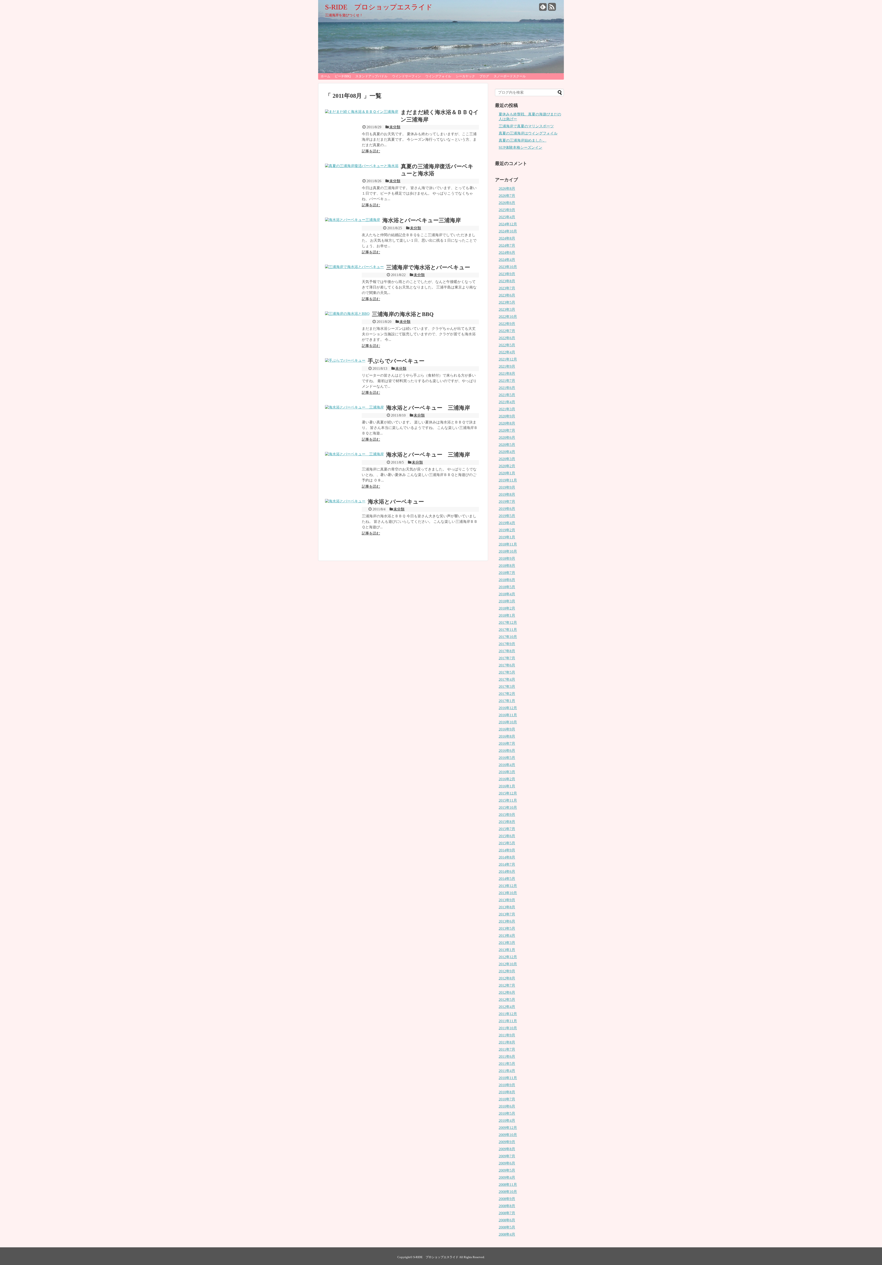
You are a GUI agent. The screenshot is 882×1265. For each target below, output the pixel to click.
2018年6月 (507, 580)
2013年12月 (508, 886)
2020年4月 (507, 452)
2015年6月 (507, 836)
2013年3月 (507, 943)
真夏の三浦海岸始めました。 (522, 140)
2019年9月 (507, 487)
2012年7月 (507, 985)
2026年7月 (507, 196)
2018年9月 (507, 558)
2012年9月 (507, 971)
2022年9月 (507, 324)
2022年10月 (508, 317)
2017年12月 (508, 622)
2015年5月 (507, 843)
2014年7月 (507, 864)
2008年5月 (507, 1227)
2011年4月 (507, 1071)
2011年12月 (508, 1014)
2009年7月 (507, 1156)
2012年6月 (507, 992)
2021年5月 (507, 395)
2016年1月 (507, 786)
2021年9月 (507, 366)
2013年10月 (508, 893)
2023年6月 (507, 295)
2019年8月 (507, 494)
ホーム (325, 76)
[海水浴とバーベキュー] (345, 501)
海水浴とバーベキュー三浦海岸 (421, 220)
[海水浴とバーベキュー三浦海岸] (352, 220)
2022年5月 (507, 345)
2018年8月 (507, 566)
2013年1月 (507, 950)
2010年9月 (507, 1085)
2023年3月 (507, 309)
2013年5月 (507, 928)
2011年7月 (507, 1049)
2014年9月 (507, 850)
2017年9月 (507, 644)
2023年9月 (507, 274)
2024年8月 (507, 238)
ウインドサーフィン (406, 76)
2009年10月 (508, 1135)
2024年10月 (508, 231)
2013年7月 (507, 914)
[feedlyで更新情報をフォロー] (543, 8)
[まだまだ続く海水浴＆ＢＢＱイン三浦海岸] (361, 112)
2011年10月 (508, 1028)
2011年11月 (508, 1021)
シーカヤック (465, 76)
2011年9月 (507, 1035)
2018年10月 (508, 551)
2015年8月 (507, 822)
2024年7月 (507, 245)
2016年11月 (508, 715)
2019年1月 (507, 537)
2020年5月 (507, 445)
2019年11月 (508, 480)
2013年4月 (507, 936)
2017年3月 (507, 686)
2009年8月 (507, 1149)
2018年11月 (508, 544)
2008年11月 (508, 1185)
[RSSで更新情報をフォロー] (552, 8)
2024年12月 (508, 224)
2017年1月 (507, 701)
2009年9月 (507, 1142)
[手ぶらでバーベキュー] (345, 360)
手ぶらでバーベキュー (396, 361)
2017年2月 (507, 694)
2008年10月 (508, 1192)
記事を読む (371, 151)
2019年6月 (507, 509)
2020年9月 (507, 416)
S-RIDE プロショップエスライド (379, 7)
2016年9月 (507, 729)
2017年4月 (507, 679)
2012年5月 (507, 1000)
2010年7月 (507, 1099)
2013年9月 (507, 900)
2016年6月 (507, 751)
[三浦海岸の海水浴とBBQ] (347, 314)
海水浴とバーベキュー (396, 502)
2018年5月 (507, 587)
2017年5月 (507, 672)
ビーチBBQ (343, 76)
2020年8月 (507, 423)
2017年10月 (508, 637)
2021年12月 (508, 359)
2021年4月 (507, 402)
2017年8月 (507, 651)
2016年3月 (507, 772)
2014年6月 (507, 871)
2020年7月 (507, 430)
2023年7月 (507, 288)
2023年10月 (508, 267)
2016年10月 (508, 722)
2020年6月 (507, 437)
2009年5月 (507, 1170)
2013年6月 (507, 921)
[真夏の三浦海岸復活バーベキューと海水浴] (362, 166)
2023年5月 (507, 302)
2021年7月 (507, 381)
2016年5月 (507, 758)
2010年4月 (507, 1120)
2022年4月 (507, 352)
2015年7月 (507, 829)
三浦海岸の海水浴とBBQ (403, 314)
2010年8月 (507, 1092)
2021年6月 (507, 388)
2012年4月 (507, 1007)
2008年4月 (507, 1234)
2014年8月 (507, 857)
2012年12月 (508, 957)
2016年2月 (507, 779)
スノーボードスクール (510, 76)
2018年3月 (507, 601)
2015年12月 (508, 793)
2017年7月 (507, 658)
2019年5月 (507, 516)
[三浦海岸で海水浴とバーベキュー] (354, 267)
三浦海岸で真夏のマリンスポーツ (526, 126)
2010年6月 (507, 1106)
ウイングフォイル (438, 76)
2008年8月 (507, 1206)
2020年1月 (507, 473)
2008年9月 (507, 1199)
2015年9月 (507, 815)
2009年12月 (508, 1128)
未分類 (394, 127)
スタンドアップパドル (371, 76)
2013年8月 (507, 907)
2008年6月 (507, 1220)
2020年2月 (507, 466)
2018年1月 (507, 615)
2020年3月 (507, 459)
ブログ (484, 76)
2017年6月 (507, 665)
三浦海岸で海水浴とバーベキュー (428, 267)
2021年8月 (507, 373)
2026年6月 (507, 203)
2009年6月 (507, 1163)
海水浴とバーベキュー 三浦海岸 (428, 408)
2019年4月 (507, 523)
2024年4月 (507, 260)
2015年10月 (508, 807)
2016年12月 (508, 708)
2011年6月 (507, 1056)
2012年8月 (507, 978)
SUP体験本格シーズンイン (520, 147)
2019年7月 (507, 502)
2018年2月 (507, 608)
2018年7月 (507, 573)
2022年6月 (507, 338)
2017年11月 (508, 630)
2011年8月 (507, 1042)
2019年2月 (507, 530)
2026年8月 (507, 188)
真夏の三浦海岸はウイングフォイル (528, 133)
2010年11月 (508, 1078)
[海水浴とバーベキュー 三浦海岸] (354, 407)
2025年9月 (507, 210)
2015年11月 (508, 800)
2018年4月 (507, 594)
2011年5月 (507, 1064)
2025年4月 (507, 217)
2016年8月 (507, 736)
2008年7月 (507, 1213)
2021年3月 (507, 409)
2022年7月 (507, 331)
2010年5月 (507, 1113)
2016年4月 (507, 765)
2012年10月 (508, 964)
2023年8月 (507, 281)
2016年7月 (507, 743)
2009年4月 (507, 1177)
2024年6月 (507, 253)
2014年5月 (507, 879)
